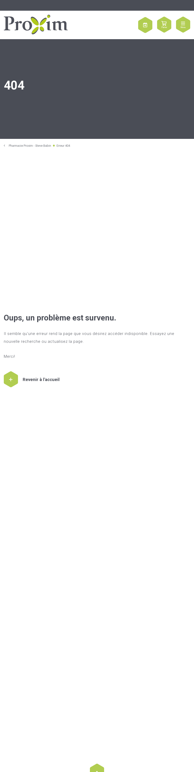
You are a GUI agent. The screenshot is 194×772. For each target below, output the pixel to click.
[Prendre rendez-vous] (145, 25)
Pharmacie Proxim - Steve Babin (30, 145)
